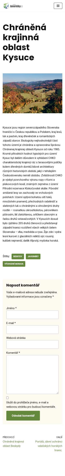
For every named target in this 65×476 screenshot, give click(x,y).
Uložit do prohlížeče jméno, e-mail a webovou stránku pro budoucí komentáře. (31, 404)
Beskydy (17, 256)
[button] (58, 6)
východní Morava (14, 264)
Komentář (13, 352)
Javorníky (33, 256)
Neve (6, 472)
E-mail (11, 323)
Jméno (11, 308)
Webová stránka (15, 338)
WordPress (26, 472)
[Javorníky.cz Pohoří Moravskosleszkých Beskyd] (13, 6)
